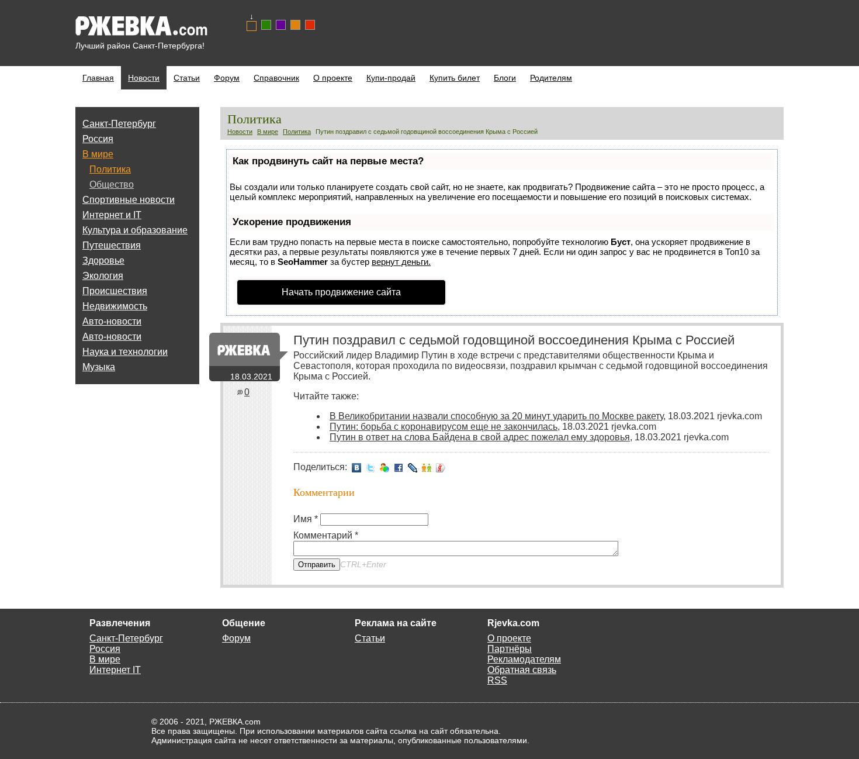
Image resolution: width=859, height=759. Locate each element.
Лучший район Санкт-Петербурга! (140, 45)
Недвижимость (114, 306)
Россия (97, 139)
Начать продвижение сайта (341, 292)
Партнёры (509, 649)
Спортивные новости (128, 200)
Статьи (187, 77)
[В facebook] (399, 467)
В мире (97, 154)
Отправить (316, 564)
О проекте (332, 77)
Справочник (276, 77)
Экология (102, 276)
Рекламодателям (524, 659)
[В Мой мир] (384, 467)
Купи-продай (390, 77)
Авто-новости (111, 321)
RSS (497, 680)
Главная (98, 77)
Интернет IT (115, 670)
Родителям (551, 77)
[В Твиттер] (370, 467)
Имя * (305, 519)
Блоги (505, 77)
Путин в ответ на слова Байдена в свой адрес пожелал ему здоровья (480, 437)
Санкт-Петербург (119, 124)
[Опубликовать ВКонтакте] (356, 467)
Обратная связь (521, 670)
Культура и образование (135, 230)
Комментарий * (325, 535)
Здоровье (103, 260)
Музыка (98, 367)
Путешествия (111, 245)
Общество (111, 184)
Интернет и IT (111, 215)
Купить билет (455, 77)
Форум (227, 77)
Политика (110, 169)
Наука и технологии (125, 352)
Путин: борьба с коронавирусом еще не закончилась (443, 427)
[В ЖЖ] (413, 467)
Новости (144, 77)
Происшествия (114, 291)
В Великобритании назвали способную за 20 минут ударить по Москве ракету (496, 416)
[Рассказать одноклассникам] (427, 467)
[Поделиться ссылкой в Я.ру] (441, 467)
